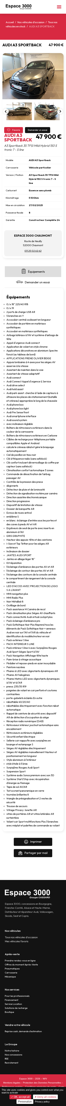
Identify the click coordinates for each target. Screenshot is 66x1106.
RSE (6, 1058)
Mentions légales (11, 1082)
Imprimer (36, 841)
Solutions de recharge (16, 1008)
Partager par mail (36, 853)
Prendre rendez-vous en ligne (20, 960)
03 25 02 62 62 (33, 250)
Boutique (9, 1012)
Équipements (36, 271)
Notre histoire (12, 1050)
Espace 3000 (26, 1078)
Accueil (10, 22)
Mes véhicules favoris (16, 941)
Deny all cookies (46, 1097)
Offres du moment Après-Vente (21, 964)
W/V (45, 1078)
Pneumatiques (12, 968)
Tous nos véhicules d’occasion (21, 937)
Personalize (25, 1101)
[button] (59, 6)
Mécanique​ (10, 976)
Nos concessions (13, 1054)
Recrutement (11, 1062)
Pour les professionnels (17, 996)
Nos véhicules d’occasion (30, 22)
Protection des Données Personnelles (42, 1082)
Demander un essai (37, 130)
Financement (11, 1000)
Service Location (13, 1004)
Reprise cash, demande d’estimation (23, 1031)
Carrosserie (11, 972)
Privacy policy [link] (42, 1101)
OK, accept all (21, 1097)
